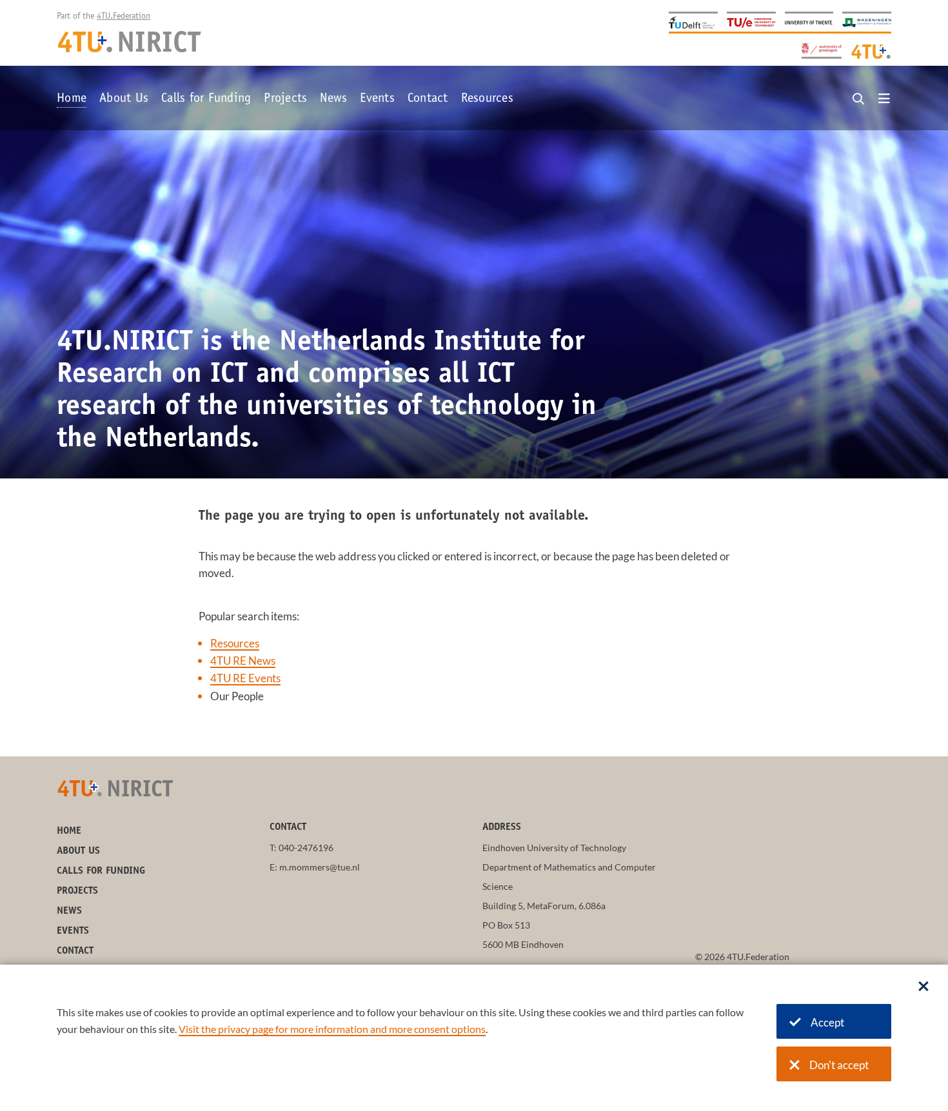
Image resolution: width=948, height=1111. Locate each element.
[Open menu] (884, 99)
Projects (285, 99)
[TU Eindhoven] (751, 22)
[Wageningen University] (866, 22)
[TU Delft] (693, 22)
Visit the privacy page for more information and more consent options (332, 1029)
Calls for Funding (206, 99)
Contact (428, 99)
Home (71, 99)
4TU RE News (242, 660)
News (333, 99)
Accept (827, 1022)
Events (377, 99)
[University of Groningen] (822, 49)
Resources (487, 99)
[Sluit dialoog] (923, 987)
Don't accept (839, 1065)
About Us (123, 99)
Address (501, 827)
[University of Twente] (809, 22)
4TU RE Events (245, 678)
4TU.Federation (123, 16)
